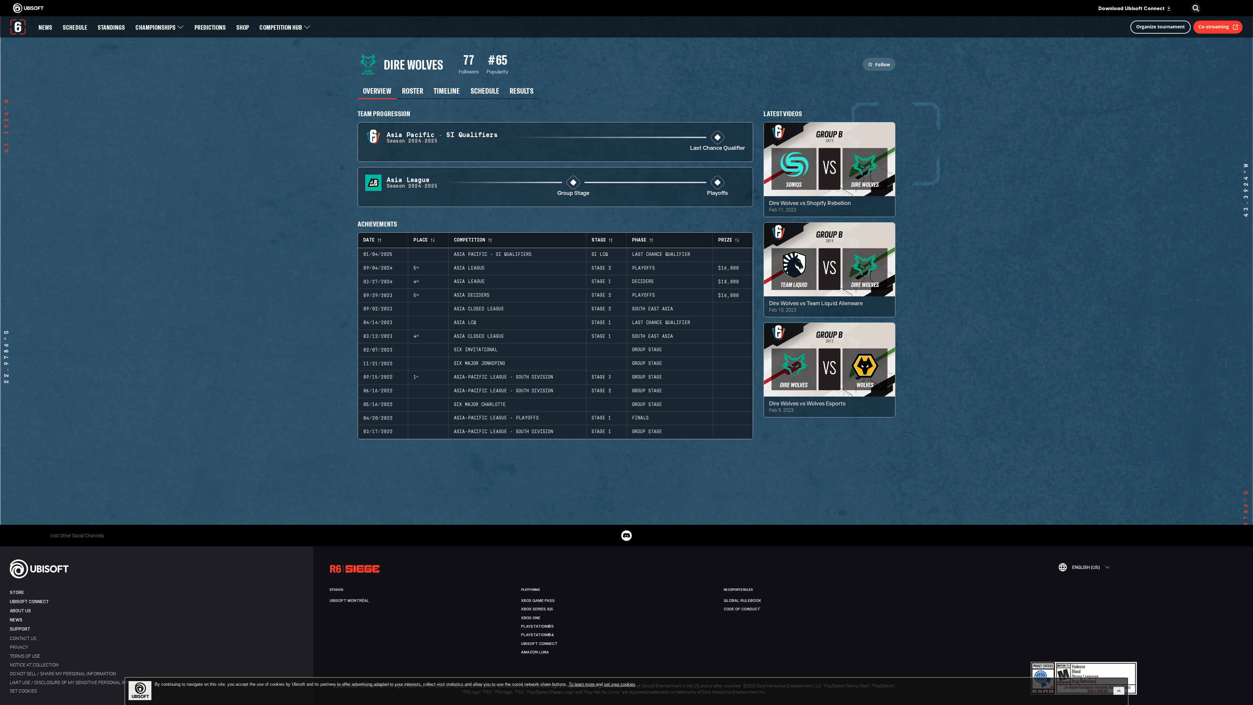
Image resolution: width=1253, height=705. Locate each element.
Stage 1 (601, 281)
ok (1119, 691)
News (16, 620)
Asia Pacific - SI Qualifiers (493, 254)
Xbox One (530, 618)
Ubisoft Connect (29, 601)
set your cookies (619, 684)
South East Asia (652, 309)
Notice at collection (34, 665)
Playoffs (717, 193)
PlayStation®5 (537, 626)
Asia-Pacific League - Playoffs (496, 418)
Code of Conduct (742, 609)
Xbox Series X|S (537, 609)
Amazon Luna (535, 652)
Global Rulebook (742, 600)
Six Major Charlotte (480, 404)
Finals (640, 418)
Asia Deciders (471, 295)
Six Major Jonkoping (479, 363)
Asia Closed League (479, 309)
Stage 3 (601, 377)
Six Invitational (476, 349)
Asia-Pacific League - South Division (503, 377)
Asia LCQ (465, 322)
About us (20, 610)
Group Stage (573, 193)
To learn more (582, 684)
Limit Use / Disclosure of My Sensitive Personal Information (80, 682)
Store (17, 592)
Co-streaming (1214, 27)
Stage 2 (601, 268)
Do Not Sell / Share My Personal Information (63, 673)
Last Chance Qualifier (717, 148)
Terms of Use (25, 656)
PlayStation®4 (537, 635)
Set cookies (23, 691)
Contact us (23, 638)
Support (20, 629)
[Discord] (626, 535)
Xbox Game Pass (538, 600)
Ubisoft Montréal (349, 600)
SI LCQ (600, 254)
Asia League (469, 268)
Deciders (643, 281)
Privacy (19, 647)
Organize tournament (1160, 27)
